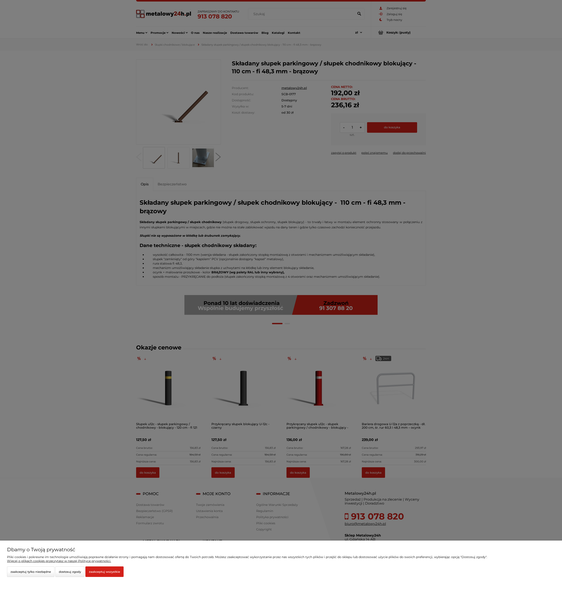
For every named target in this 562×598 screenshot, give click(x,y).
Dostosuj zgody (70, 571)
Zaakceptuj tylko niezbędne (31, 571)
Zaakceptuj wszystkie (104, 571)
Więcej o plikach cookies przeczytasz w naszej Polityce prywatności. (59, 561)
